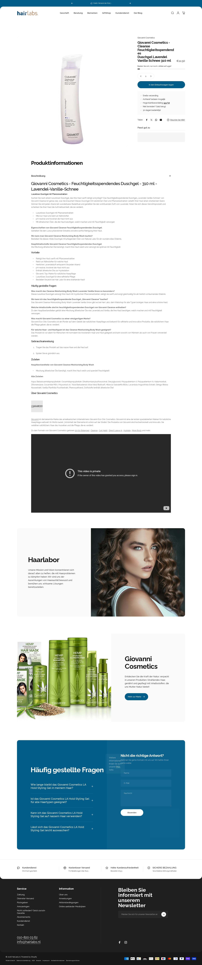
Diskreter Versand (25, 898)
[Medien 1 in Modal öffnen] (72, 91)
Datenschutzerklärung (23, 960)
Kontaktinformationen (58, 960)
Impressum (46, 960)
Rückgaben (22, 902)
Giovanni (35, 419)
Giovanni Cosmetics (146, 38)
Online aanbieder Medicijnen (72, 906)
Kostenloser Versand (79, 867)
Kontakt (20, 925)
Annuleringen (23, 906)
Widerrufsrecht (10, 960)
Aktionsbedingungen (68, 902)
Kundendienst (29, 867)
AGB (33, 960)
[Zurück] (72, 3)
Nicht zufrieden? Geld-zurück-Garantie (31, 911)
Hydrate (127, 430)
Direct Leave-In (115, 430)
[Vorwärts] (130, 3)
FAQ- (118, 767)
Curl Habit (103, 430)
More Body (137, 430)
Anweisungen (65, 898)
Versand (38, 960)
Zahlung (21, 894)
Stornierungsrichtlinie (72, 960)
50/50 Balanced (82, 430)
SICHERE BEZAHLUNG (164, 867)
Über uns (63, 894)
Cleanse (94, 430)
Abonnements (23, 917)
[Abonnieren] (163, 914)
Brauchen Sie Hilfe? (177, 120)
